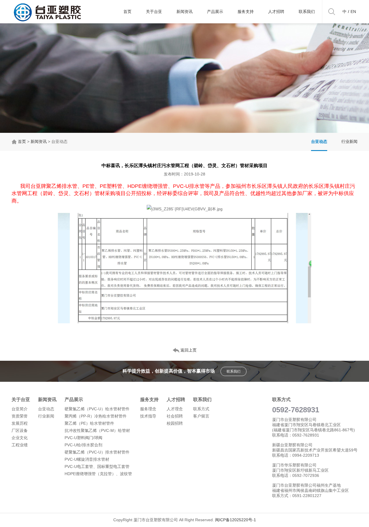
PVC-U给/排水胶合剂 (83, 445)
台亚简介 (20, 409)
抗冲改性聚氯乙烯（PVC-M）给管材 (97, 430)
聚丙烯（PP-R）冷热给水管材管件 (96, 416)
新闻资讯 (184, 11)
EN (353, 11)
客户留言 (201, 416)
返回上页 (188, 350)
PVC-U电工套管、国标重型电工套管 (97, 466)
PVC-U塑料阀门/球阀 (83, 437)
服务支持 (246, 11)
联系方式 (201, 409)
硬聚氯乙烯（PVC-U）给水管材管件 (97, 409)
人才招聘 (276, 11)
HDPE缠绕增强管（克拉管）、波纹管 (98, 473)
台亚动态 (319, 141)
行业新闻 (349, 141)
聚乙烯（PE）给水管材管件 (89, 423)
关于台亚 (154, 11)
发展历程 (20, 423)
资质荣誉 (20, 416)
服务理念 (148, 409)
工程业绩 (20, 445)
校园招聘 (175, 423)
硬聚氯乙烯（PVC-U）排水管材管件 (97, 452)
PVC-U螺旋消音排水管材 (87, 459)
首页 (127, 11)
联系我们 (307, 11)
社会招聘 (175, 416)
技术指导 (148, 416)
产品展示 (215, 11)
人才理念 (175, 409)
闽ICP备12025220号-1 (235, 519)
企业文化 (20, 437)
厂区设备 (20, 430)
